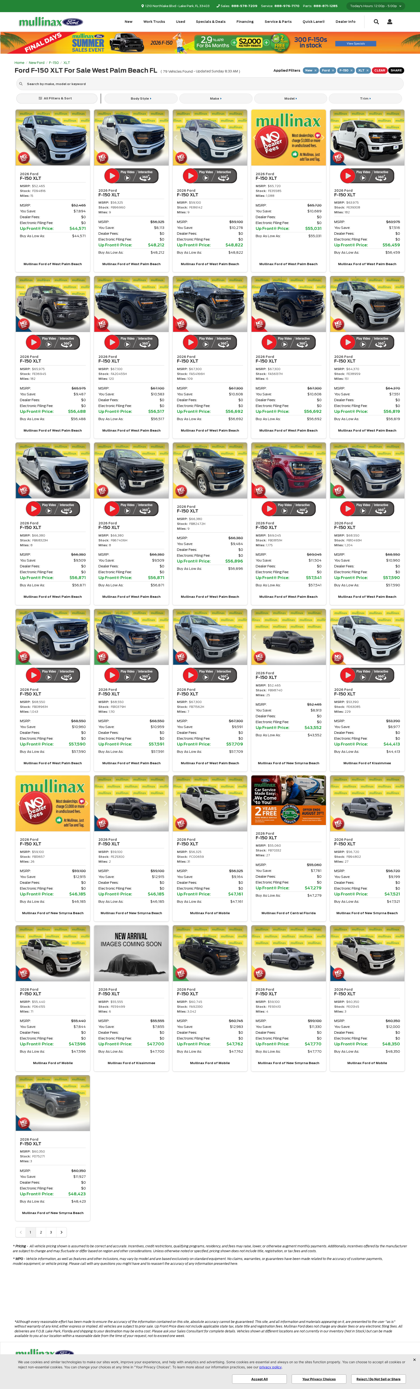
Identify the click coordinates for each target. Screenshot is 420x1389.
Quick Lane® (314, 22)
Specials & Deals (211, 22)
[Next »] (61, 1232)
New (128, 22)
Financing (245, 22)
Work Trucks (154, 22)
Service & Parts (278, 22)
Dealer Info (346, 22)
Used (180, 22)
